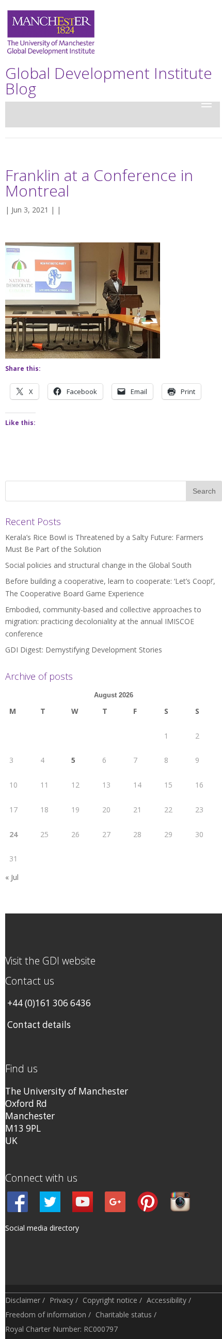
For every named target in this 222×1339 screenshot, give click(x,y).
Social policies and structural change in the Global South (98, 565)
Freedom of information (45, 1314)
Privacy (61, 1300)
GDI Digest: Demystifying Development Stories (83, 650)
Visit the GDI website (50, 961)
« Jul (12, 877)
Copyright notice (110, 1300)
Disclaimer (22, 1300)
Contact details (39, 1025)
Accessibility (166, 1300)
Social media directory (42, 1228)
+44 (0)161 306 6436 (49, 1003)
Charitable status (124, 1314)
